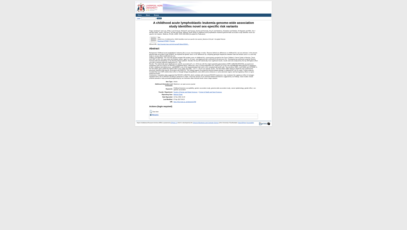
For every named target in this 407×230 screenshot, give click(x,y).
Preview (172, 41)
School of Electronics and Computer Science (206, 122)
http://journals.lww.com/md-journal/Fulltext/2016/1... (173, 44)
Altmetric (155, 115)
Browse (156, 15)
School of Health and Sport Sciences (210, 92)
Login (138, 18)
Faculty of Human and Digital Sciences (185, 92)
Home (140, 15)
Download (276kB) (163, 41)
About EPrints (242, 122)
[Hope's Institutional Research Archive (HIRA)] (150, 13)
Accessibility (250, 122)
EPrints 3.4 (174, 122)
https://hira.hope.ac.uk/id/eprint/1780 (185, 102)
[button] (151, 111)
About (148, 15)
